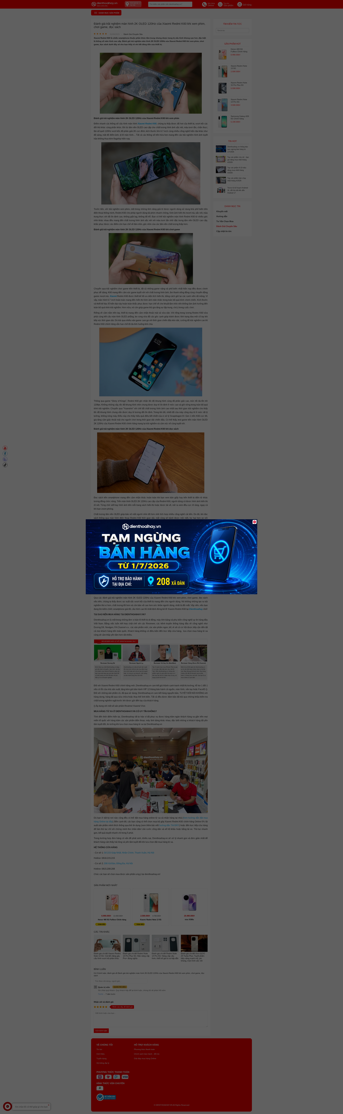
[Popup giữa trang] (171, 593)
